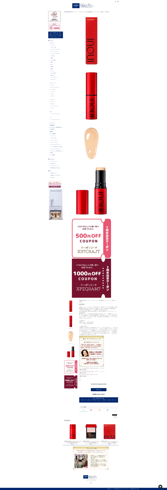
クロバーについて (54, 161)
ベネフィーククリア (54, 140)
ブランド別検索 (53, 133)
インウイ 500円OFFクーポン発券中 (56, 146)
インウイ (52, 108)
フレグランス (52, 122)
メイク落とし (53, 55)
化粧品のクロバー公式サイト (56, 175)
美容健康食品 (52, 125)
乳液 (51, 64)
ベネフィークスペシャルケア (55, 53)
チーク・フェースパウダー (55, 87)
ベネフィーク (53, 45)
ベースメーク (52, 99)
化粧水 (52, 62)
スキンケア (52, 42)
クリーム (52, 70)
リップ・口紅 (53, 89)
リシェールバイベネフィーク (55, 113)
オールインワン (53, 79)
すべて (83, 409)
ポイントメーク (53, 83)
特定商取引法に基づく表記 (55, 167)
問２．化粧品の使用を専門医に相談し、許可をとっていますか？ (92, 371)
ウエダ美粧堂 (53, 154)
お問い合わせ (53, 163)
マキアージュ (53, 103)
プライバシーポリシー (54, 165)
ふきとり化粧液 (53, 60)
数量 (80, 378)
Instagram (53, 177)
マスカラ (52, 93)
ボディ (51, 111)
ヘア (50, 117)
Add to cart (98, 389)
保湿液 (52, 66)
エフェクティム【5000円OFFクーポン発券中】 (56, 128)
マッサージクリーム (54, 77)
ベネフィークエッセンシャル (55, 49)
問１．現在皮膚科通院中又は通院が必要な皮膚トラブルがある (91, 368)
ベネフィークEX (53, 47)
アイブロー (52, 85)
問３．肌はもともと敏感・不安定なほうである (88, 374)
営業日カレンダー (54, 173)
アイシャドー (53, 91)
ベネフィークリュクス (54, 51)
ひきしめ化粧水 (53, 73)
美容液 (52, 68)
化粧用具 (51, 131)
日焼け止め (52, 75)
